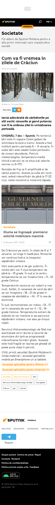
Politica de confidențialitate (15, 463)
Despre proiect (9, 454)
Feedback (34, 467)
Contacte (6, 458)
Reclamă (15, 458)
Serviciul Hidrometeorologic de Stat (17, 382)
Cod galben (40, 382)
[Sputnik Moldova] (9, 23)
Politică (6, 428)
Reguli (38, 454)
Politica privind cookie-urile (15, 467)
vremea (22, 388)
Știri (35, 377)
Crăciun (6, 388)
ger (14, 388)
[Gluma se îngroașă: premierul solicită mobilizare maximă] (27, 204)
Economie (32, 428)
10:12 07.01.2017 (9, 68)
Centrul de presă (25, 454)
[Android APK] (10, 475)
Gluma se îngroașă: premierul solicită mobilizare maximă (25, 234)
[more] (50, 242)
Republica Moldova (21, 377)
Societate (9, 227)
